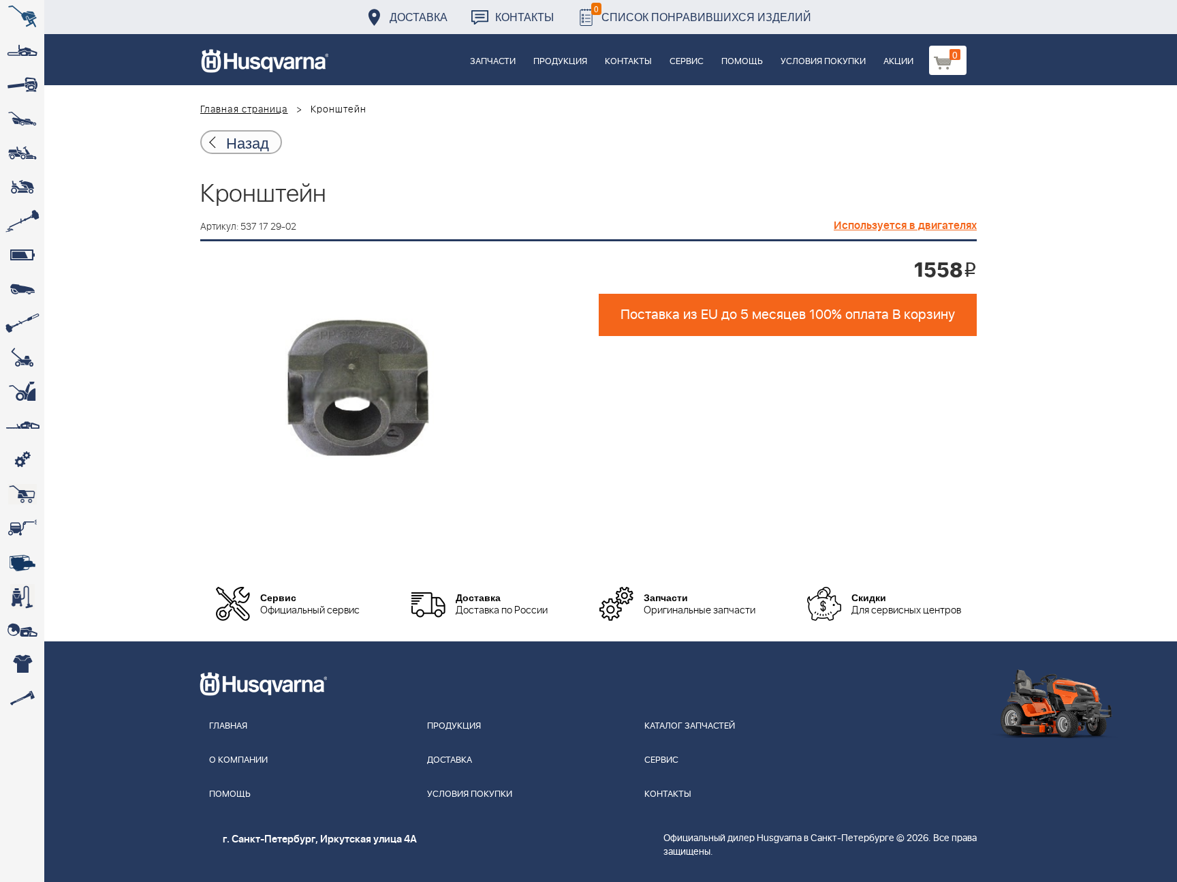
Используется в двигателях (905, 225)
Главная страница (244, 110)
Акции (898, 61)
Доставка (419, 17)
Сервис (687, 61)
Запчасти (493, 61)
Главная (228, 726)
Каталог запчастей (689, 726)
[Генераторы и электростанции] (22, 494)
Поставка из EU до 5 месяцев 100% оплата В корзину (788, 315)
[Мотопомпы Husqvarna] (22, 562)
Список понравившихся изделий (702, 13)
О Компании (238, 760)
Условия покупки (823, 61)
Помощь (742, 61)
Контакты (524, 17)
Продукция (560, 61)
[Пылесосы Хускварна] (22, 596)
